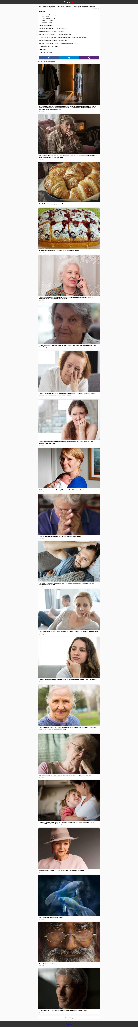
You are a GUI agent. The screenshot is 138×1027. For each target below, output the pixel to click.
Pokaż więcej (69, 1017)
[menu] (136, 2)
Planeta (69, 2)
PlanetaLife (69, 1024)
